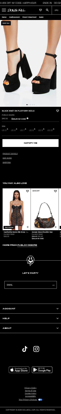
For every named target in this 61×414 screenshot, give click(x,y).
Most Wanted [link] (29, 17)
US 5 (4, 130)
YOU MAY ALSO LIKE (15, 183)
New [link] (4, 17)
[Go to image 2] (28, 104)
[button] (4, 10)
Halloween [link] (14, 17)
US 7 (22, 130)
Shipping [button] (7, 162)
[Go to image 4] (32, 104)
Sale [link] (41, 17)
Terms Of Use (30, 391)
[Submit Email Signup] (53, 284)
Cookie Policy (30, 393)
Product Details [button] (10, 154)
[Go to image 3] (30, 104)
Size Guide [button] (7, 158)
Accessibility (30, 396)
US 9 (40, 130)
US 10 (50, 130)
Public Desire (8, 115)
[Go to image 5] (34, 104)
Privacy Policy (30, 388)
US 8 (31, 130)
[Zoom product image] (30, 63)
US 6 (13, 130)
